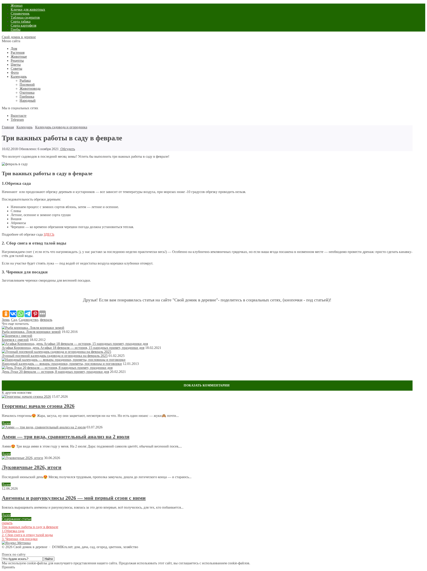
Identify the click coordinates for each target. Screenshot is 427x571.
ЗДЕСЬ (49, 234)
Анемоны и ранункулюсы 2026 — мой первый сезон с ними (74, 498)
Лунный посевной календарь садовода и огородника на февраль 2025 (55, 356)
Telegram (17, 119)
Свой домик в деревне (19, 37)
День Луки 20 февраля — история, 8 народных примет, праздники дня (55, 372)
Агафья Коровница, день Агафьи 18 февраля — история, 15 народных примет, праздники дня (73, 348)
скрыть (7, 523)
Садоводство (28, 320)
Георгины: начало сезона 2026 (38, 406)
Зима (5, 320)
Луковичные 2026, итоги (31, 467)
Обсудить (67, 149)
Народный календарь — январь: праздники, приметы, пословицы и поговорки (62, 364)
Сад (14, 320)
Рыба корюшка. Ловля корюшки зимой (31, 332)
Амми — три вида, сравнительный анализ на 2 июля (65, 437)
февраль (46, 320)
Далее (6, 423)
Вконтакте (18, 115)
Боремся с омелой (15, 340)
